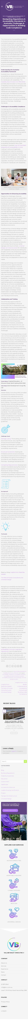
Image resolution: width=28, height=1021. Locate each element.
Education (17, 17)
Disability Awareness (8, 673)
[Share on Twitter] (12, 666)
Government (5, 781)
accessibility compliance (8, 674)
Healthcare (4, 784)
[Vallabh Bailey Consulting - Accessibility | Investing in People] (15, 6)
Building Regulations (12, 16)
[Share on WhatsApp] (7, 666)
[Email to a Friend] (15, 666)
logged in (14, 751)
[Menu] (2, 6)
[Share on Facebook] (10, 666)
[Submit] (25, 761)
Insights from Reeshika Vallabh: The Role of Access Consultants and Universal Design (6, 688)
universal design (17, 677)
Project (3, 793)
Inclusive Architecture (8, 787)
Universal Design (6, 798)
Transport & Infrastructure (9, 796)
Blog (4, 16)
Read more (14, 732)
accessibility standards (20, 674)
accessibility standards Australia (11, 676)
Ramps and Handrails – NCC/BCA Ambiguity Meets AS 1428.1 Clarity (14, 722)
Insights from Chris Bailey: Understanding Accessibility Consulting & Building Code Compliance (21, 688)
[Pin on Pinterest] (18, 666)
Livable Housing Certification (10, 790)
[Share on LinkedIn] (21, 666)
